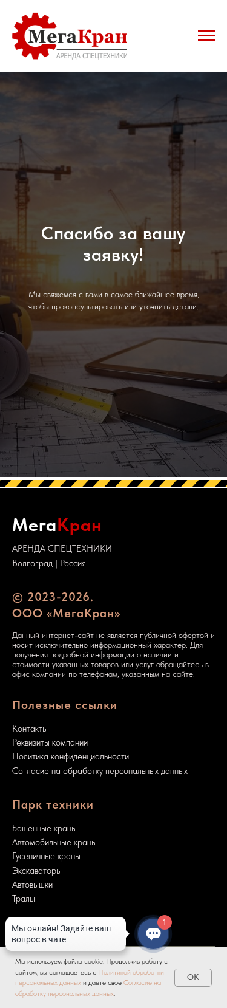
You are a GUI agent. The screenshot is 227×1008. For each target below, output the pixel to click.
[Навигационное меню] (206, 36)
